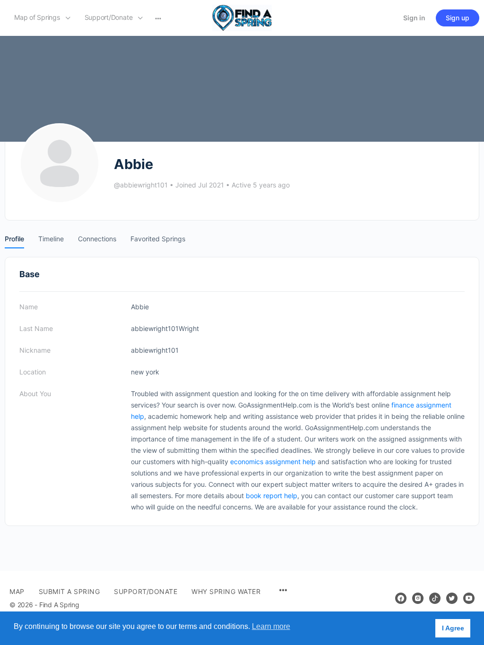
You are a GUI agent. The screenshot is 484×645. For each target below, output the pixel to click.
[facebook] (400, 598)
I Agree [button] (453, 628)
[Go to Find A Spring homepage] (242, 17)
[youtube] (469, 598)
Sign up (457, 18)
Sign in (414, 18)
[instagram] (418, 598)
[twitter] (452, 598)
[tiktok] (435, 598)
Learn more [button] (271, 626)
